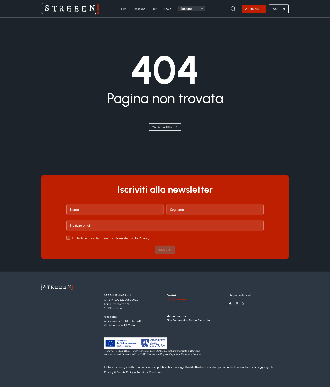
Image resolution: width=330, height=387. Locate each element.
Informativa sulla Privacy (131, 238)
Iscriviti (165, 249)
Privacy (109, 372)
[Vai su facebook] (231, 303)
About (167, 8)
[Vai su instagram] (238, 303)
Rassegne (139, 8)
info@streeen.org (177, 299)
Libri (154, 8)
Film (123, 8)
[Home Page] (70, 9)
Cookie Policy (125, 372)
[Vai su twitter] (244, 303)
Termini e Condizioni (149, 372)
